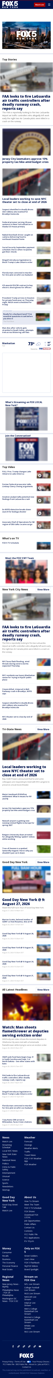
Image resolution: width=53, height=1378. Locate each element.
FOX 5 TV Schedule (10, 543)
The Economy (8, 1262)
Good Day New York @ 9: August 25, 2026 (18, 948)
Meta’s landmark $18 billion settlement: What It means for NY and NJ (17, 796)
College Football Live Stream (31, 1288)
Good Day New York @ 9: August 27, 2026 (23, 901)
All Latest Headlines (14, 989)
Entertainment (8, 1173)
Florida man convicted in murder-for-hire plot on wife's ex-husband (17, 273)
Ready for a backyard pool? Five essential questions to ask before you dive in (18, 316)
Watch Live (39, 5)
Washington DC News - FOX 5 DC (10, 1299)
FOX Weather (30, 1164)
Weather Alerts (31, 1148)
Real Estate (7, 1269)
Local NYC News (10, 1150)
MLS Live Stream (32, 1331)
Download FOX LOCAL (31, 1216)
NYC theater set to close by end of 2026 (17, 717)
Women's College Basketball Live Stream (32, 1320)
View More (43, 589)
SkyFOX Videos (31, 1266)
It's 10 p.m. (29, 1241)
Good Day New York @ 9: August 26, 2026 (18, 934)
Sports (5, 1183)
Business (6, 1259)
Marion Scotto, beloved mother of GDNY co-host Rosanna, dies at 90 (17, 920)
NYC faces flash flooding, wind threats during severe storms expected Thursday (15, 663)
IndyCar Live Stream (29, 1304)
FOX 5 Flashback (31, 1262)
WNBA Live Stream (29, 1327)
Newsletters (7, 1186)
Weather (29, 1137)
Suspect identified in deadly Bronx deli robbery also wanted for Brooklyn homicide (17, 211)
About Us (30, 1197)
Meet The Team (31, 1204)
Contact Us (29, 1227)
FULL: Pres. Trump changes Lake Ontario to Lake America (16, 472)
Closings (28, 1145)
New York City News (15, 589)
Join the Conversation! (18, 435)
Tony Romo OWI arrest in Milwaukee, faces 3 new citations (17, 1120)
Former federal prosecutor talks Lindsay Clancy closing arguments (17, 485)
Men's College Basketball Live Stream (31, 1311)
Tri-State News (11, 729)
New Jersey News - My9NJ (11, 1285)
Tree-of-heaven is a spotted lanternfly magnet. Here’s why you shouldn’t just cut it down (17, 850)
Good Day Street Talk (10, 1205)
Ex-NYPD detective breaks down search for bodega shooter (16, 510)
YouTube (29, 1346)
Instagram (18, 1346)
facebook (13, 1346)
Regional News (7, 1278)
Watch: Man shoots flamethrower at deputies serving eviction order (25, 1031)
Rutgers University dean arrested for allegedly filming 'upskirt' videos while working (18, 836)
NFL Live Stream (32, 1284)
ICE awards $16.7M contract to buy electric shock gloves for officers (17, 286)
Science (5, 1179)
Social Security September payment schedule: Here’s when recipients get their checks (18, 249)
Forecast (28, 1141)
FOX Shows (29, 1211)
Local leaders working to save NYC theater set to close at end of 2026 (24, 200)
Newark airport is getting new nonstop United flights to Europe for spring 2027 (18, 822)
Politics (5, 1163)
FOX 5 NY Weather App (32, 1159)
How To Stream (31, 1201)
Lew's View (29, 1259)
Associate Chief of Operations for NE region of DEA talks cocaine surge (18, 523)
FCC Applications (32, 1237)
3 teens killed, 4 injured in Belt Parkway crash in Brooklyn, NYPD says (17, 691)
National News (9, 1160)
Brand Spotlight (31, 1269)
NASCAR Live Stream (30, 1298)
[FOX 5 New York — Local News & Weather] (10, 4)
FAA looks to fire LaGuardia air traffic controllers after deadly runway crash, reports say (26, 102)
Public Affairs (30, 1224)
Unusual (6, 1176)
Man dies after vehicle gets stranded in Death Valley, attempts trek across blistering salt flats (17, 330)
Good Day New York (15, 862)
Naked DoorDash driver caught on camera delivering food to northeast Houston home (17, 236)
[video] (44, 474)
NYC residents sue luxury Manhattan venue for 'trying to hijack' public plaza (18, 677)
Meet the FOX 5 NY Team (19, 558)
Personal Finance (10, 1266)
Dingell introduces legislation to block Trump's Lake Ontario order (17, 261)
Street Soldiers (31, 1255)
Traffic (27, 1151)
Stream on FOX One (31, 1278)
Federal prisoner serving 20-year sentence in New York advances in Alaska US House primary (17, 224)
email (40, 1346)
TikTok (24, 1346)
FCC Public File (31, 1234)
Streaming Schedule (7, 1146)
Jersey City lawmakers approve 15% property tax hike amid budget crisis (25, 160)
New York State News (9, 1155)
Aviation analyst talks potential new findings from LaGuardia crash (18, 498)
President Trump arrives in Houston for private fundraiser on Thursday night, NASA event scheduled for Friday (18, 301)
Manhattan (8, 343)
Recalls (5, 1255)
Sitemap (6, 1190)
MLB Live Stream (32, 1293)
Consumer (7, 1252)
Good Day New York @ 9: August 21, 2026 (18, 976)
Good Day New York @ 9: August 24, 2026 (18, 962)
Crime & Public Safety (9, 1168)
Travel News (30, 1155)
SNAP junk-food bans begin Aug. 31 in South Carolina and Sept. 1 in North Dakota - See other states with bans (18, 1060)
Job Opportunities (32, 1220)
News (5, 1137)
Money (6, 1248)
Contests (28, 1231)
